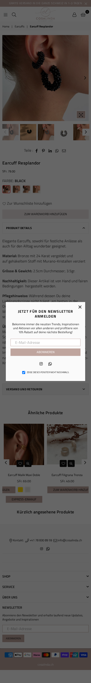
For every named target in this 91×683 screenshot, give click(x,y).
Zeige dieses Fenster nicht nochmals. (48, 372)
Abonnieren (46, 352)
